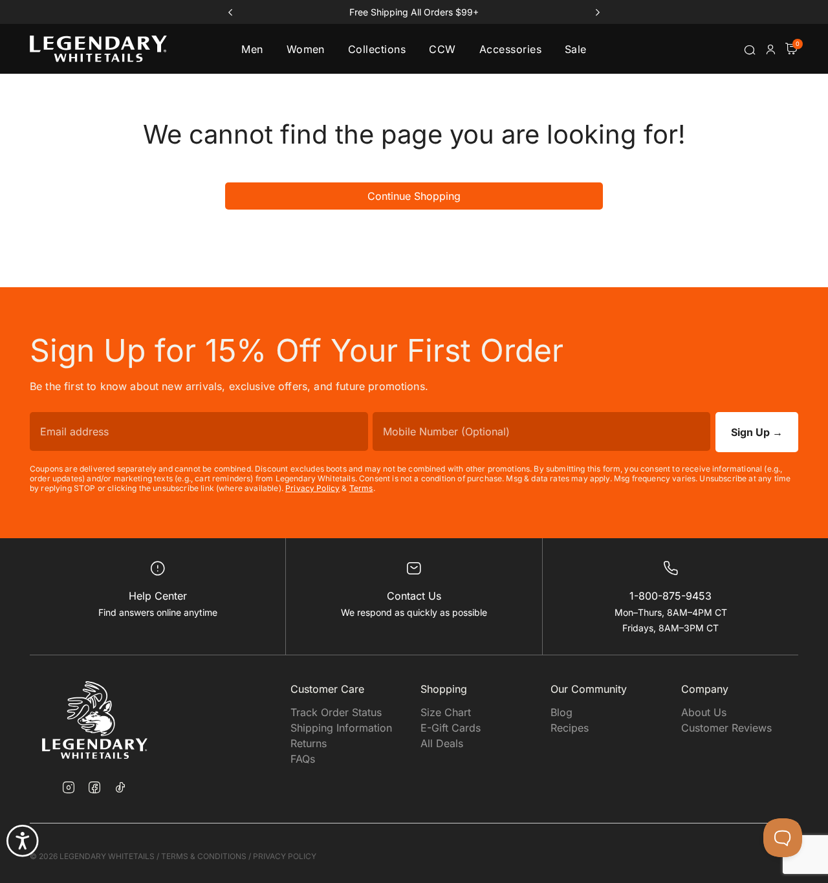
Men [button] (252, 49)
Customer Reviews (726, 727)
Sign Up (757, 432)
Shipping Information (341, 727)
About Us (703, 712)
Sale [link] (576, 49)
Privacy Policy (312, 488)
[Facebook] (94, 788)
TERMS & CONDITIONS (203, 856)
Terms (361, 488)
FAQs (302, 758)
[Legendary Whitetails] (98, 49)
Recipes (569, 727)
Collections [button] (377, 49)
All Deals (441, 743)
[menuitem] (252, 49)
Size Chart (445, 712)
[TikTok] (120, 787)
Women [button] (306, 49)
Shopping (443, 688)
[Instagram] (68, 788)
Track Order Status (336, 712)
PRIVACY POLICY (284, 856)
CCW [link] (442, 49)
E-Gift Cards (450, 727)
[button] (770, 49)
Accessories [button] (510, 49)
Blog (561, 712)
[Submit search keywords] (750, 50)
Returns (308, 743)
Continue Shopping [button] (414, 196)
